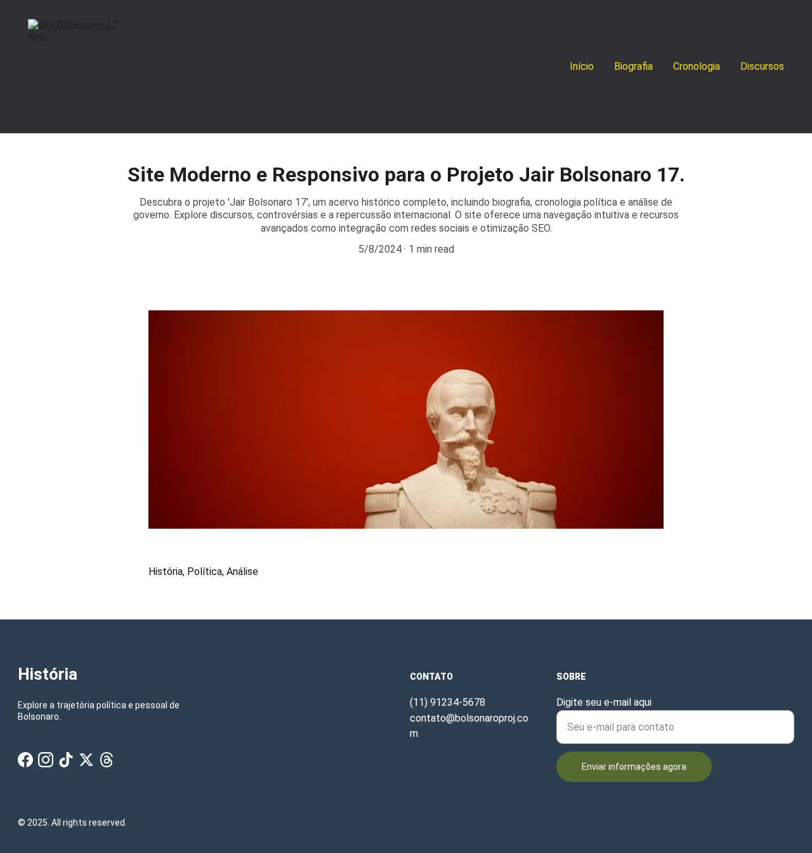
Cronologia (696, 66)
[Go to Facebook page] (25, 759)
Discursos (762, 66)
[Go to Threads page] (106, 759)
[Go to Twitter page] (86, 759)
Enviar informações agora (634, 767)
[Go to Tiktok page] (66, 759)
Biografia (633, 66)
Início (582, 66)
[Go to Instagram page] (45, 759)
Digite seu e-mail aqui (604, 702)
